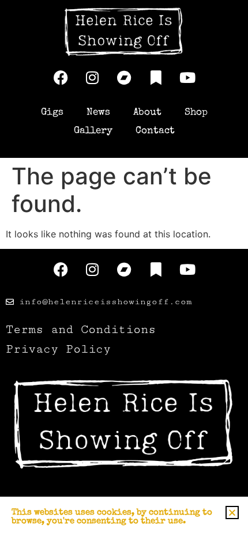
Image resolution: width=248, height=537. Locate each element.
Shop (196, 113)
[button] (232, 512)
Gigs (52, 113)
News (98, 113)
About (147, 113)
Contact (155, 131)
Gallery (93, 131)
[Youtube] (187, 77)
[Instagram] (92, 77)
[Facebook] (60, 77)
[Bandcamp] (124, 77)
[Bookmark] (155, 77)
